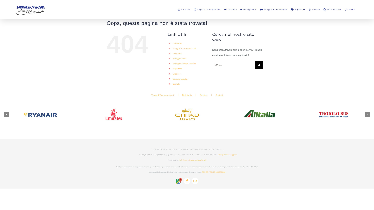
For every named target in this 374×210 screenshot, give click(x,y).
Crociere (177, 74)
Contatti (176, 84)
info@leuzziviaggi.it (227, 155)
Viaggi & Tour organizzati (184, 48)
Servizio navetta (180, 79)
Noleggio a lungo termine (184, 63)
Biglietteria (177, 69)
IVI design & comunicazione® (193, 160)
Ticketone (177, 53)
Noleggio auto (179, 58)
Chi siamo (177, 43)
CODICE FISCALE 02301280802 (213, 172)
